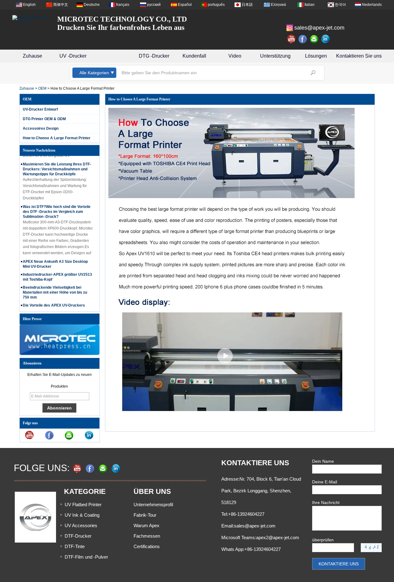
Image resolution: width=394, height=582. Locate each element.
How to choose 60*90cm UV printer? (54, 309)
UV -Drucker (72, 56)
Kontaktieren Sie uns (359, 56)
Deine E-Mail (324, 481)
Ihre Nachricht (326, 502)
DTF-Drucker (78, 536)
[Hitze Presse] (59, 354)
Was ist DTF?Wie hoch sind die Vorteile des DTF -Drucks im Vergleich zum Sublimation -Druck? (56, 208)
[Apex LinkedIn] (326, 39)
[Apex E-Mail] (314, 39)
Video (234, 56)
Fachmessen (147, 536)
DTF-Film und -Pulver (86, 557)
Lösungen (316, 56)
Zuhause (32, 56)
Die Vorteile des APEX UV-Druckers (54, 301)
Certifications (147, 546)
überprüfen (323, 539)
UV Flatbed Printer (83, 504)
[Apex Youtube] (291, 39)
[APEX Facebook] (303, 39)
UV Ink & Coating (82, 515)
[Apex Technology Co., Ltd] (30, 19)
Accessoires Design (40, 128)
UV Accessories (81, 525)
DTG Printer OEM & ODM (44, 119)
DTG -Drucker (154, 56)
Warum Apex (146, 525)
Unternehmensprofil (153, 504)
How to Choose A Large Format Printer (56, 138)
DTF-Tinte (75, 546)
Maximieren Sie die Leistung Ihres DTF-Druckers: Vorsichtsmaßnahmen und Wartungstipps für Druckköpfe (57, 165)
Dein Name (323, 461)
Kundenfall (194, 56)
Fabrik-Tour (145, 515)
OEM (42, 88)
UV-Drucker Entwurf (40, 109)
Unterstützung (275, 56)
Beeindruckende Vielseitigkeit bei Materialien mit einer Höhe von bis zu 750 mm (55, 289)
